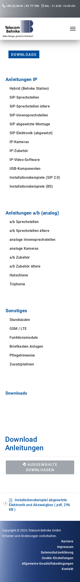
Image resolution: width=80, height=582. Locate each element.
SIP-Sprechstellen (24, 97)
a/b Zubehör (20, 257)
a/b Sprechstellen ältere (29, 231)
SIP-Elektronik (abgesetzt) (31, 133)
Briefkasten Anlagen (26, 346)
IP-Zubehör (19, 151)
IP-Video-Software (25, 160)
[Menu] (73, 28)
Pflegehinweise (22, 355)
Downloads (24, 55)
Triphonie (17, 284)
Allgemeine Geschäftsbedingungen (47, 563)
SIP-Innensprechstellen (29, 115)
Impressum (65, 547)
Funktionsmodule (24, 337)
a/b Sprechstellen (24, 222)
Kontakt (67, 569)
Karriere (67, 541)
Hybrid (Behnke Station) (29, 88)
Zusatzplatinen (22, 364)
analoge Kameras (24, 248)
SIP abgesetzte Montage (30, 124)
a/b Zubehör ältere (25, 266)
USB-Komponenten (25, 168)
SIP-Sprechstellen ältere (30, 106)
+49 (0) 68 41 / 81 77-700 (22, 6)
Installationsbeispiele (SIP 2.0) (35, 177)
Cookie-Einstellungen (57, 558)
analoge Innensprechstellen (32, 239)
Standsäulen (20, 320)
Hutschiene (19, 275)
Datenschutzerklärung (57, 552)
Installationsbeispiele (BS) (31, 186)
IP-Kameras (19, 142)
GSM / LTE (18, 328)
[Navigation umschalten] (6, 400)
